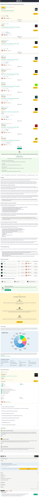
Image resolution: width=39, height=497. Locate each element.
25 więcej (11, 132)
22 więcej (11, 144)
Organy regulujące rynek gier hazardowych (6, 478)
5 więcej (11, 78)
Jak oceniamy (2, 477)
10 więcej (26, 264)
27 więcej (11, 119)
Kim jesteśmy (2, 474)
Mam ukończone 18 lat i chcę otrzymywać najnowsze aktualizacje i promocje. (10, 468)
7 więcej (26, 267)
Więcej (21, 495)
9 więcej (11, 18)
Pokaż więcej (19, 148)
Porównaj (18, 19)
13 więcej (26, 276)
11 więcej (26, 270)
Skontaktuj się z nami (3, 475)
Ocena (21, 19)
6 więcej (11, 90)
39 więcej (11, 50)
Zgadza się (35, 494)
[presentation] (38, 281)
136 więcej (26, 273)
